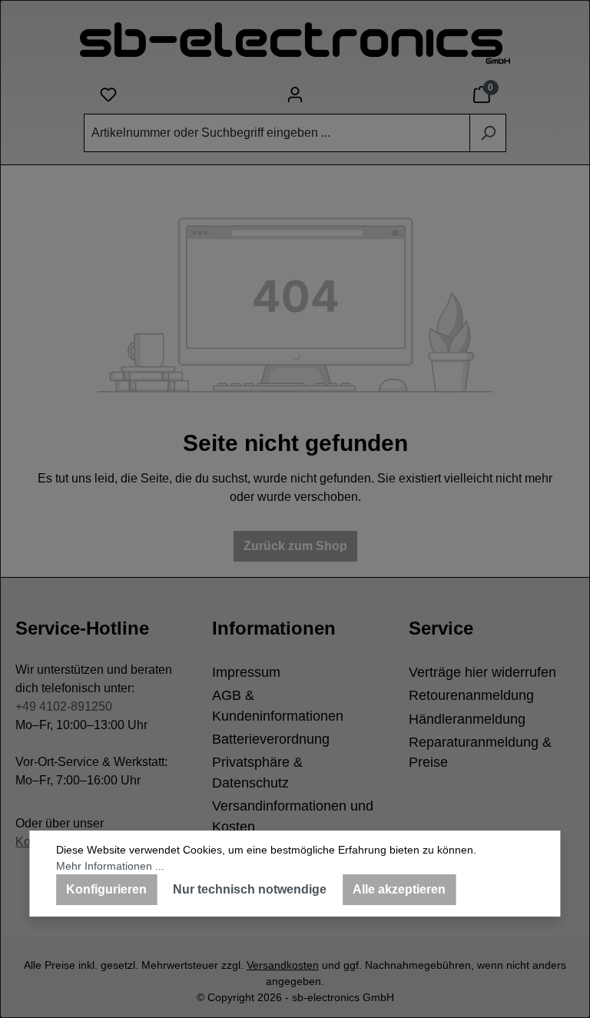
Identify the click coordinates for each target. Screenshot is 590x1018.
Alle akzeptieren (399, 889)
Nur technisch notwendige (249, 889)
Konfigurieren (106, 889)
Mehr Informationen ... (110, 866)
